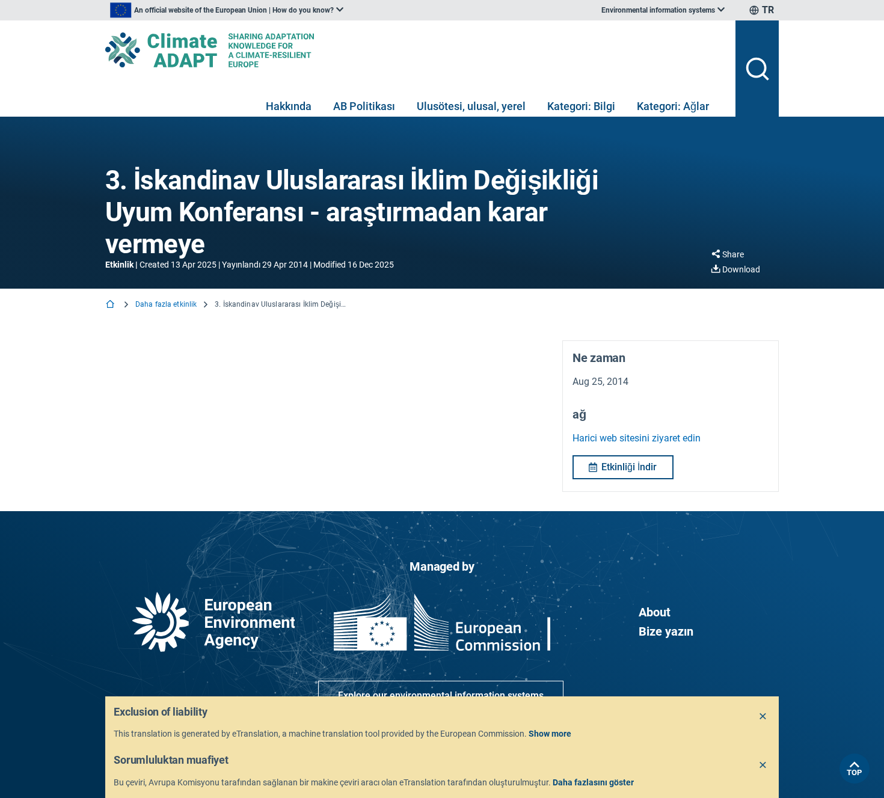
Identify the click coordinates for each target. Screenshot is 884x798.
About (655, 612)
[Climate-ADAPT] (415, 49)
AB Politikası (364, 106)
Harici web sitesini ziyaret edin (636, 438)
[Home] (111, 305)
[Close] (763, 716)
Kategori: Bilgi (581, 106)
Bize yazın (666, 631)
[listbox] (226, 10)
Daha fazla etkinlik (166, 304)
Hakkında (289, 106)
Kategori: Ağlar (673, 106)
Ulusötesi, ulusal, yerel (471, 106)
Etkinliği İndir (629, 467)
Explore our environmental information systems (441, 695)
